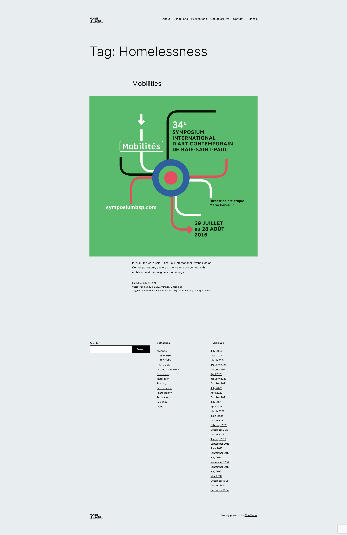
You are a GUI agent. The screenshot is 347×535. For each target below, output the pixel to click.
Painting (161, 383)
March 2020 (217, 420)
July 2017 (216, 457)
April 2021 (216, 406)
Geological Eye (219, 18)
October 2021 (218, 397)
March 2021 (217, 411)
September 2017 (220, 452)
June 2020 (217, 415)
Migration (179, 290)
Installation (163, 378)
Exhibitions (181, 18)
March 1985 (217, 485)
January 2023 (218, 378)
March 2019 (217, 434)
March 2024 (218, 360)
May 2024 (216, 355)
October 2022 (219, 383)
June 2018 (216, 448)
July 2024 (216, 351)
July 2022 (216, 388)
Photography (164, 392)
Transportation (202, 290)
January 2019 (218, 439)
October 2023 (219, 369)
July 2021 (216, 402)
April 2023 (216, 374)
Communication (149, 290)
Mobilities (146, 83)
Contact (238, 18)
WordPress (251, 515)
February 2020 (219, 425)
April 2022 (216, 392)
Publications (199, 18)
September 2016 (220, 466)
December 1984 (220, 490)
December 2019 (220, 429)
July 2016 (216, 471)
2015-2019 (153, 286)
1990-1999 (164, 360)
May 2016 (216, 476)
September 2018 (220, 443)
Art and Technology (168, 369)
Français (252, 18)
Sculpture (162, 402)
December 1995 (220, 480)
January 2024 (218, 364)
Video (160, 406)
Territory (189, 290)
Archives (164, 286)
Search (93, 343)
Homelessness (165, 290)
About (166, 18)
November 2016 (220, 462)
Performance (164, 388)
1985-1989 (164, 355)
